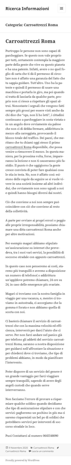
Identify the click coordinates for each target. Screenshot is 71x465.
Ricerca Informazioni (27, 8)
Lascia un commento (43, 451)
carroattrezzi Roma (18, 147)
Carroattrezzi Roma (30, 41)
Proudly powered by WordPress (22, 460)
